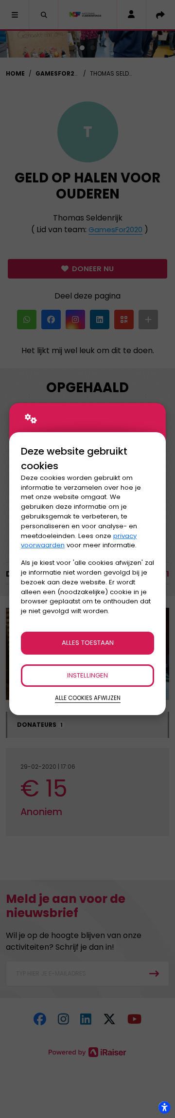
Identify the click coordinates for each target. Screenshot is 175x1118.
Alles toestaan (88, 642)
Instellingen (87, 675)
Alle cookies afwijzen (88, 698)
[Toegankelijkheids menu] (164, 1107)
